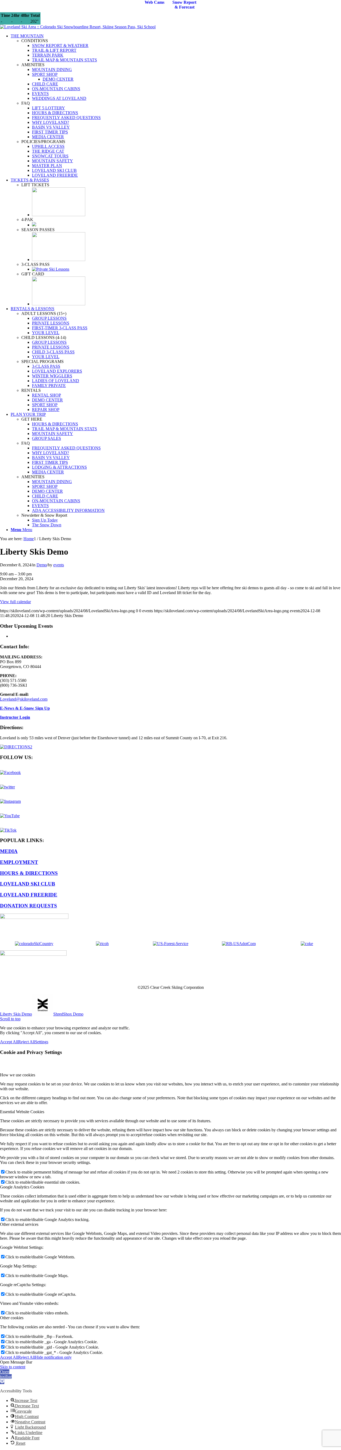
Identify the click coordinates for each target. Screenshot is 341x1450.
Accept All (9, 1042)
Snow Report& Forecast (184, 4)
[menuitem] (176, 106)
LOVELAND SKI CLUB (27, 884)
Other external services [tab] (19, 1224)
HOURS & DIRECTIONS (29, 873)
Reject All (26, 1042)
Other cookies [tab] (11, 1317)
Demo (41, 565)
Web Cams (154, 2)
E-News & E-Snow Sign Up (25, 708)
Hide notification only (53, 1357)
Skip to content (12, 1367)
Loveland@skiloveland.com (23, 699)
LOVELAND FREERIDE (28, 895)
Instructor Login (15, 717)
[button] (6, 1376)
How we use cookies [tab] (17, 1075)
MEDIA (9, 851)
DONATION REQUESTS (28, 905)
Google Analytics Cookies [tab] (22, 1187)
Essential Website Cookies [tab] (22, 1111)
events (58, 565)
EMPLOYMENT (19, 862)
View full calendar (15, 601)
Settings (41, 1042)
